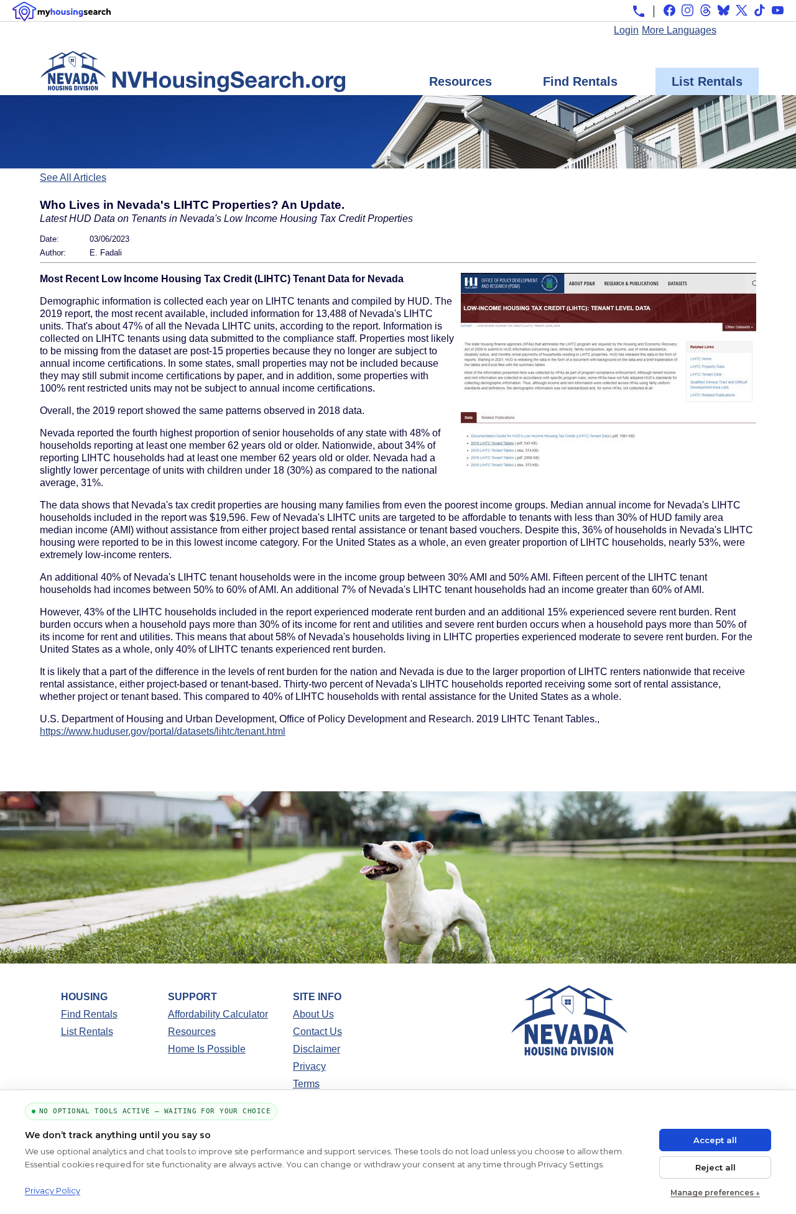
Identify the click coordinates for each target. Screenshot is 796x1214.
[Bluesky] (723, 10)
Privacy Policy (52, 1190)
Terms (306, 1083)
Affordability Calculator (218, 1014)
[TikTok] (760, 10)
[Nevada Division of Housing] (569, 1052)
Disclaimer (316, 1049)
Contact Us (317, 1031)
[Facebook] (669, 10)
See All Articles (73, 177)
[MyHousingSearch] (61, 11)
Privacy (309, 1066)
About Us (313, 1014)
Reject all (715, 1167)
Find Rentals (580, 81)
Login (626, 30)
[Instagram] (687, 10)
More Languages (679, 30)
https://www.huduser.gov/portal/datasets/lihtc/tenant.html (162, 731)
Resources (460, 81)
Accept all (715, 1140)
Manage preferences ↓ (715, 1192)
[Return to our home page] (192, 85)
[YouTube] (778, 10)
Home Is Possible (207, 1049)
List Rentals (707, 81)
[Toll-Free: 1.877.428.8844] (638, 11)
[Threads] (705, 10)
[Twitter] (741, 10)
